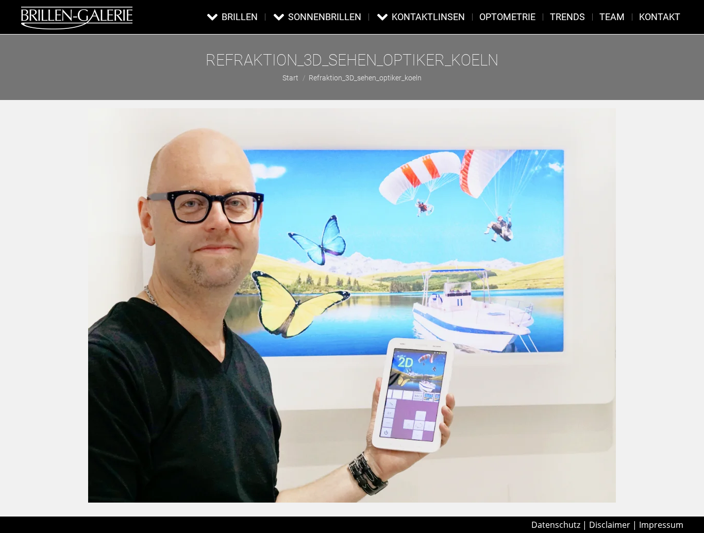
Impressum (661, 524)
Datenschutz (555, 524)
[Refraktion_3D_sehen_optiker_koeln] (352, 305)
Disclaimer (609, 524)
